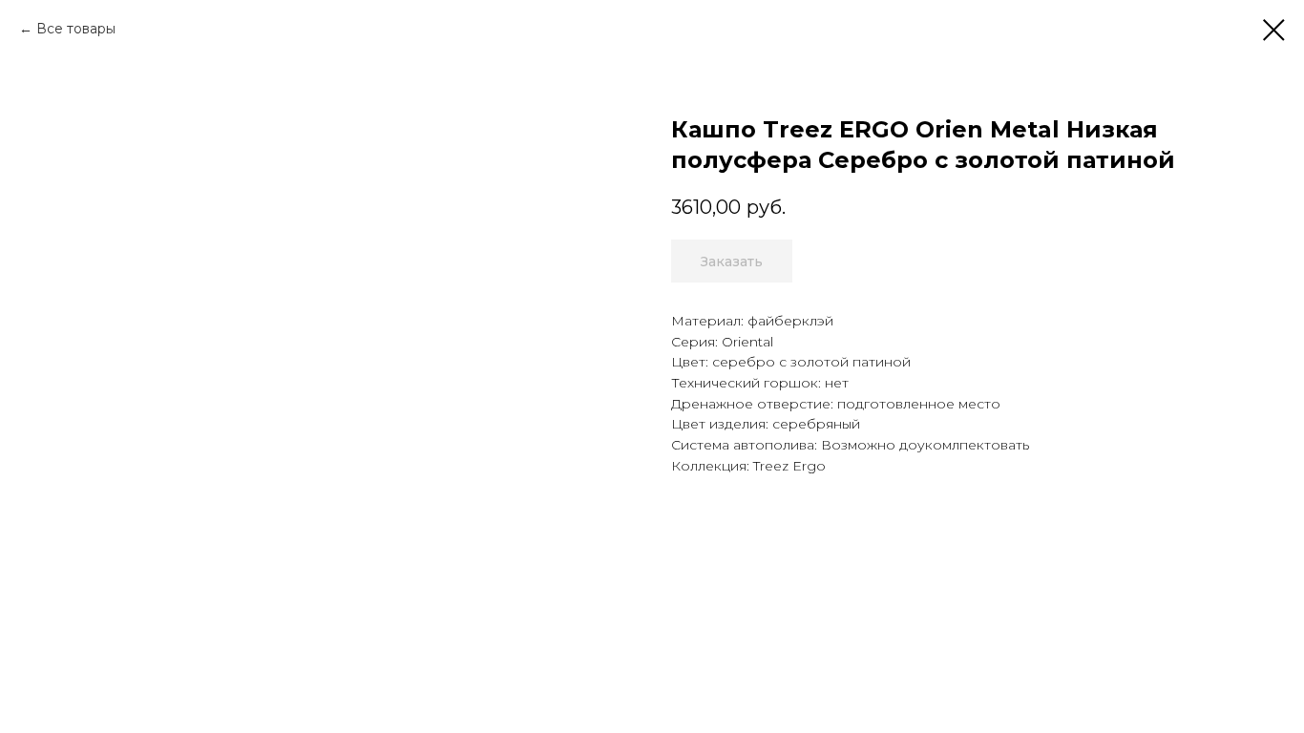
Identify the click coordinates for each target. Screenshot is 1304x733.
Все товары (76, 28)
